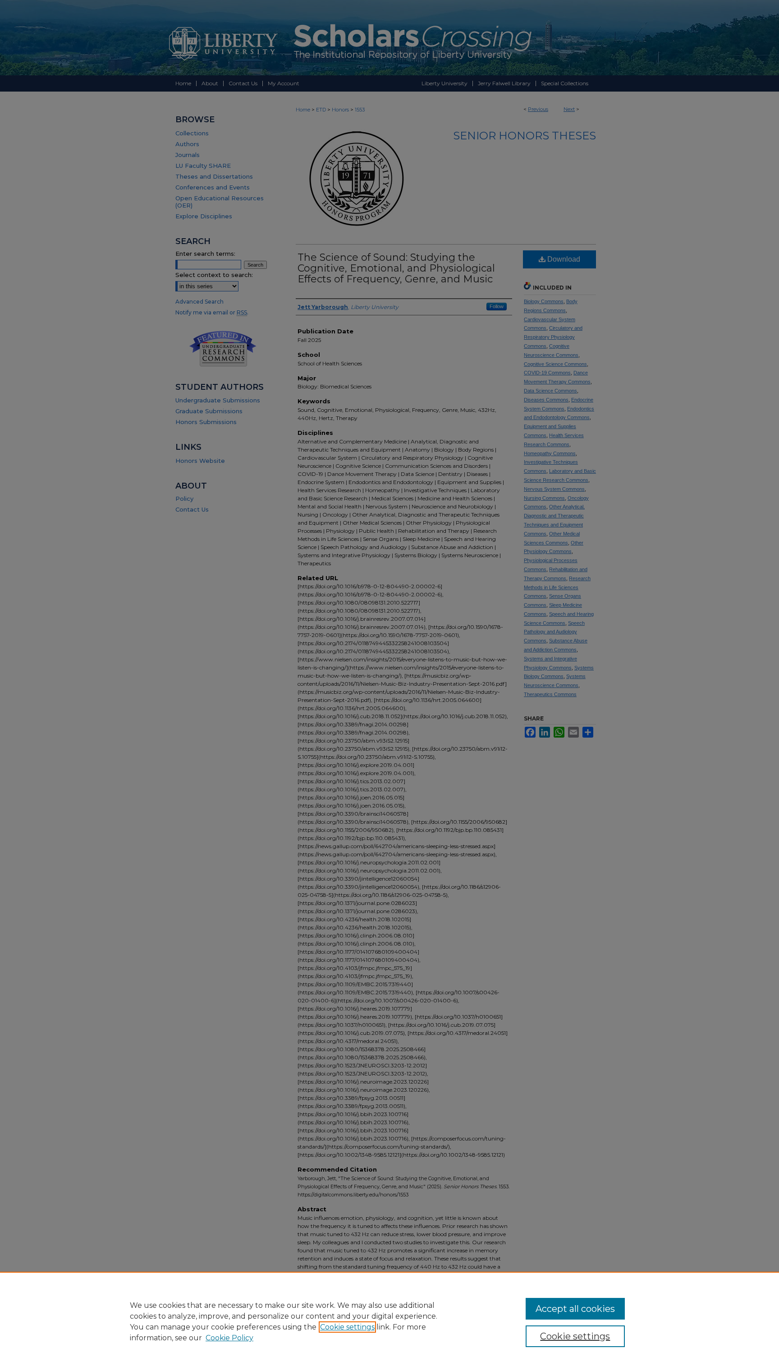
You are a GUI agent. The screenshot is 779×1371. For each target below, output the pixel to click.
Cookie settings (347, 1327)
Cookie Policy (229, 1338)
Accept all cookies (575, 1308)
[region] (389, 1321)
